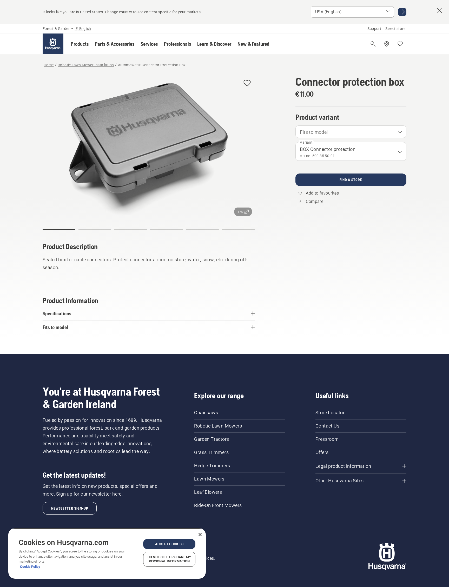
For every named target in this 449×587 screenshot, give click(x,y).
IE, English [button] (83, 28)
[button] (80, 44)
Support (374, 28)
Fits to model (314, 132)
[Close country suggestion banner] (439, 10)
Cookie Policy (30, 567)
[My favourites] (400, 44)
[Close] (200, 534)
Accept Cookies (169, 544)
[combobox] (350, 131)
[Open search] (373, 44)
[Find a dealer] (386, 44)
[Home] (53, 44)
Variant (306, 142)
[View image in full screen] (149, 147)
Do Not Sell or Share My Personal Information (169, 559)
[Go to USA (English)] (402, 12)
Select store (395, 28)
